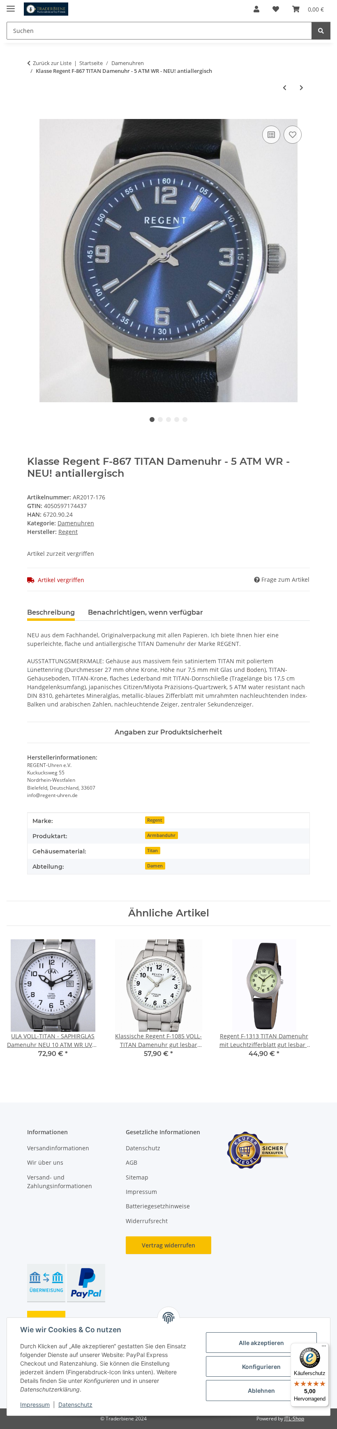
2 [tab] (160, 419)
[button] (256, 9)
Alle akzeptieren (261, 1342)
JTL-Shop (294, 1418)
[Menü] (324, 1348)
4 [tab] (176, 419)
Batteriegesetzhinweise (158, 1206)
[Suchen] (321, 31)
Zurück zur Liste (52, 63)
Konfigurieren (261, 1366)
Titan (152, 850)
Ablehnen (261, 1390)
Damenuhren (76, 523)
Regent (154, 820)
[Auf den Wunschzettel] (293, 135)
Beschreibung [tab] (51, 612)
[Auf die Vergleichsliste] (271, 135)
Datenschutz (75, 1404)
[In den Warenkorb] (33, 114)
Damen (155, 866)
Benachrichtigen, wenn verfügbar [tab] (145, 612)
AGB (131, 1162)
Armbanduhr (161, 835)
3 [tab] (168, 419)
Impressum (35, 1404)
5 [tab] (184, 419)
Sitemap (137, 1177)
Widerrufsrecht (147, 1221)
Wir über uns (45, 1162)
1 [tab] (152, 419)
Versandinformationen (58, 1148)
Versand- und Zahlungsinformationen (59, 1181)
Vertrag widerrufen (168, 1245)
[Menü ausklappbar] (11, 5)
